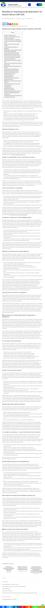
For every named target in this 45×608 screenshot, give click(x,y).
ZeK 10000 (14, 599)
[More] (17, 24)
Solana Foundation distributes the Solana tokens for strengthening (13, 586)
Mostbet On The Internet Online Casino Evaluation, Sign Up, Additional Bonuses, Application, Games (19, 592)
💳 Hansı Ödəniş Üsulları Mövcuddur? (11, 52)
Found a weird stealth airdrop (7, 590)
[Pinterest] (10, 24)
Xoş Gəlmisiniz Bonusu (8, 79)
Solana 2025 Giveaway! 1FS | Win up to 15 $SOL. (10, 584)
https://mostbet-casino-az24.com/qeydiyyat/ (18, 214)
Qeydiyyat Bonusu (7, 86)
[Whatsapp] (15, 24)
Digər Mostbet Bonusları (9, 88)
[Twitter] (6, 24)
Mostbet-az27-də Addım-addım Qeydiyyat (12, 91)
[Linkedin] (8, 24)
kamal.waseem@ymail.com (9, 18)
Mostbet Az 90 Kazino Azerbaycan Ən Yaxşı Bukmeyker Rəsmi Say (22, 568)
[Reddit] (12, 24)
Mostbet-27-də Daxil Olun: (9, 89)
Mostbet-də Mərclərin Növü (9, 73)
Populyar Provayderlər (8, 76)
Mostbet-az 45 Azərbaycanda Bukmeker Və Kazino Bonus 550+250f (8, 568)
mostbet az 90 (30, 18)
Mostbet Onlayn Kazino (8, 74)
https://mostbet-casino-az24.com (18, 154)
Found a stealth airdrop (6, 588)
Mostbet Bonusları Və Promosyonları (11, 77)
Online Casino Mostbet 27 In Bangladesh (12, 39)
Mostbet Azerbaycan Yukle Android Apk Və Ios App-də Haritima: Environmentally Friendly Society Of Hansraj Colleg (36, 569)
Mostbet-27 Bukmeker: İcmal (9, 35)
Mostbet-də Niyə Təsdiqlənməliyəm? (11, 69)
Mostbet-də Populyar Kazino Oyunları (11, 70)
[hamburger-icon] (29, 4)
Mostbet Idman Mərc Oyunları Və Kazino (12, 55)
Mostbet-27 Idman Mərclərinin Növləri (11, 54)
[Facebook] (3, 24)
